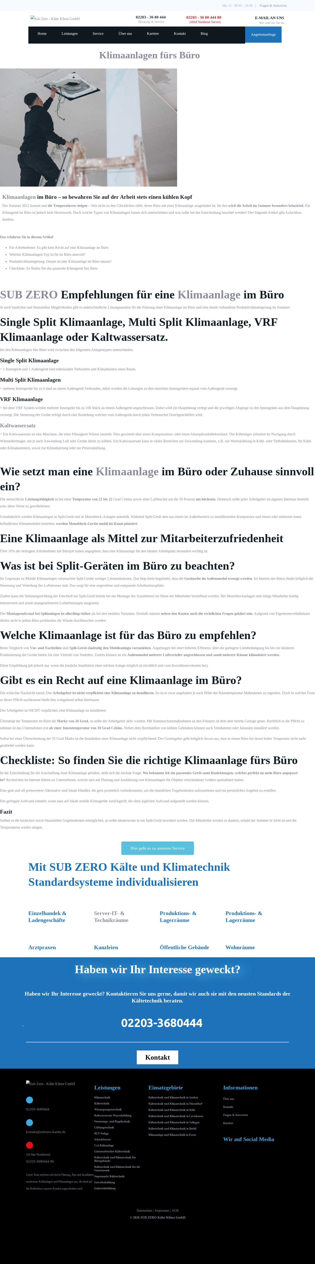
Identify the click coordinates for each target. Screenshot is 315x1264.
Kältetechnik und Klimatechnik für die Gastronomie (117, 1168)
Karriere (153, 34)
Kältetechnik (101, 1103)
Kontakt (180, 34)
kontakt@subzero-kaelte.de (45, 1132)
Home (42, 34)
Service (98, 34)
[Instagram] (247, 1157)
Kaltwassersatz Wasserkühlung (112, 1115)
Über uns (125, 34)
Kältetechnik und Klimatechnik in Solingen (174, 1122)
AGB (175, 1210)
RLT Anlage (101, 1133)
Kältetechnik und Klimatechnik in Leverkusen (176, 1116)
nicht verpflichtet (90, 693)
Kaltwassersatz (130, 441)
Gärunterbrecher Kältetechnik (112, 1151)
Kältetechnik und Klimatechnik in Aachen (173, 1097)
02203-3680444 (37, 1109)
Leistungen (70, 34)
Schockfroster (102, 1139)
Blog (204, 34)
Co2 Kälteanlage (104, 1145)
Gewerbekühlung (104, 1182)
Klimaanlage (86, 248)
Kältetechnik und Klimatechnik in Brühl (172, 1128)
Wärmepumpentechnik (108, 1109)
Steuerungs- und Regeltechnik (112, 1121)
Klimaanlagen (19, 197)
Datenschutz (144, 1210)
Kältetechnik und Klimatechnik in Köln (172, 1110)
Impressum (162, 1210)
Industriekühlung (105, 1188)
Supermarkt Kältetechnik (109, 1176)
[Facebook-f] (229, 1157)
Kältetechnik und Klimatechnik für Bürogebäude (115, 1159)
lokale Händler (79, 790)
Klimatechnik (102, 1097)
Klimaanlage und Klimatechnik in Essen (172, 1134)
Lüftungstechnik (104, 1127)
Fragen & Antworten (273, 5)
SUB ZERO (29, 294)
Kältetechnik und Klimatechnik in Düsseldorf (175, 1103)
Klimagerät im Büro (16, 212)
